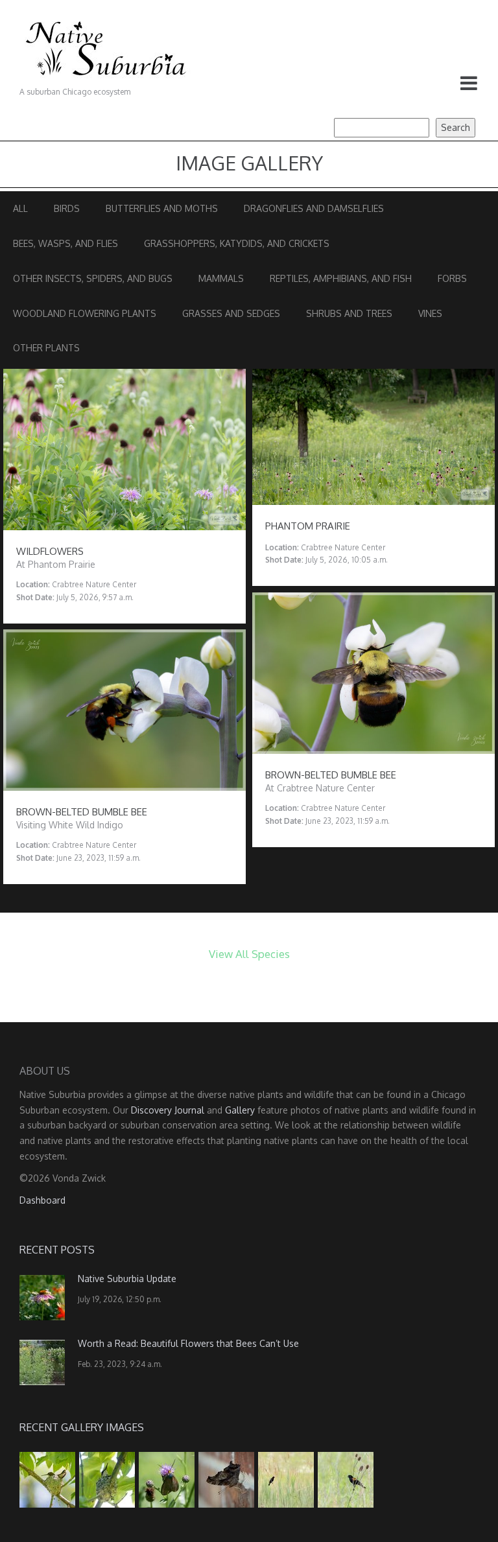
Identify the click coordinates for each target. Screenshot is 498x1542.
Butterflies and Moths (162, 208)
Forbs (452, 278)
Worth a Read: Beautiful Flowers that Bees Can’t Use (188, 1343)
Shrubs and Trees (349, 313)
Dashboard (42, 1200)
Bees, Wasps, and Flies (65, 243)
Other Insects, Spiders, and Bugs (92, 278)
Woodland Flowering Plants (84, 313)
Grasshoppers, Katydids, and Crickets (236, 243)
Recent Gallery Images (81, 1427)
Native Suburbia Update (127, 1278)
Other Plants (46, 347)
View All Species (249, 954)
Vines (430, 313)
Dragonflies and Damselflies (314, 208)
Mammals (221, 278)
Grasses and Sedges (231, 313)
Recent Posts (57, 1249)
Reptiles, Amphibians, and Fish (341, 278)
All (20, 208)
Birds (67, 208)
